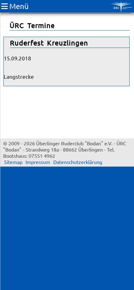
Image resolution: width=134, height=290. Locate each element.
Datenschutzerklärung (77, 162)
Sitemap (13, 162)
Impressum (38, 162)
